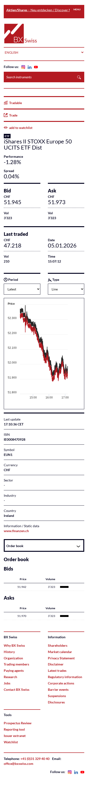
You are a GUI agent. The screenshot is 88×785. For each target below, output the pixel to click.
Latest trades (57, 670)
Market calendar (60, 652)
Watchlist (11, 742)
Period (13, 280)
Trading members (16, 664)
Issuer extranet (15, 736)
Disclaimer (56, 664)
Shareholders (57, 645)
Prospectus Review (17, 723)
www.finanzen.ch (16, 531)
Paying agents (14, 670)
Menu (76, 9)
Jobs (7, 683)
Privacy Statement (61, 658)
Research (10, 677)
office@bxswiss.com (18, 764)
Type (55, 280)
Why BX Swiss (14, 645)
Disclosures (56, 702)
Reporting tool (14, 729)
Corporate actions (61, 683)
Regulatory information (65, 677)
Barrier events (58, 689)
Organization (13, 658)
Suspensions (57, 696)
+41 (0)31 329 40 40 (35, 759)
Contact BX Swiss (16, 689)
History (9, 652)
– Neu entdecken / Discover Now (41, 10)
